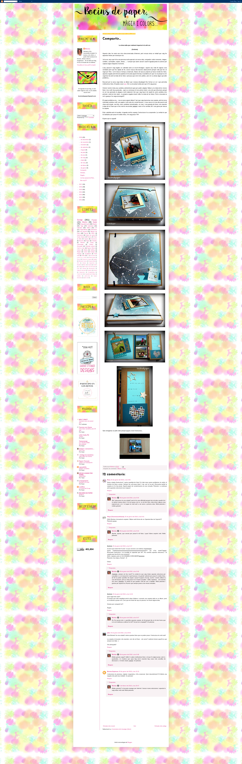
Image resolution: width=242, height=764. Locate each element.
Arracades (80, 246)
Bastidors (79, 264)
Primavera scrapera (87, 259)
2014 (81, 192)
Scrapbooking (91, 272)
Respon (109, 490)
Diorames (94, 229)
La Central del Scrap (84, 488)
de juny (83, 155)
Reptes (95, 224)
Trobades (94, 240)
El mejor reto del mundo (89, 266)
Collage (80, 266)
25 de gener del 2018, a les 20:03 (121, 633)
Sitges (88, 240)
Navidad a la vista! (84, 482)
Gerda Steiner (81, 237)
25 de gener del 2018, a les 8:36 (120, 480)
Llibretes (79, 227)
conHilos (82, 487)
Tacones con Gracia (85, 427)
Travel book (80, 274)
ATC (78, 263)
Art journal (83, 231)
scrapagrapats (83, 480)
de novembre (85, 142)
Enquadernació (84, 224)
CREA (93, 233)
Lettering (84, 268)
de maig (83, 157)
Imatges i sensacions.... (86, 449)
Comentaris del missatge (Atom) (121, 729)
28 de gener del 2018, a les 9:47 (129, 617)
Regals (79, 251)
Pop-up (86, 233)
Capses (86, 239)
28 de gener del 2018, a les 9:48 (129, 654)
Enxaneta (93, 255)
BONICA (81, 494)
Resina (95, 270)
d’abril (83, 160)
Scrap (124, 468)
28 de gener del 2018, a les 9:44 (129, 497)
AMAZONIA (82, 476)
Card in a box (81, 248)
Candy (92, 242)
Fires (78, 268)
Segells (95, 259)
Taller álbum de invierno (85, 456)
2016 (81, 187)
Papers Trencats (84, 461)
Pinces (78, 259)
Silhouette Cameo (83, 261)
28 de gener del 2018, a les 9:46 (129, 571)
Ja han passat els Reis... (87, 178)
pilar (108, 633)
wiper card (86, 277)
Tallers (89, 227)
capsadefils (82, 467)
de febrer (84, 165)
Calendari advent (90, 246)
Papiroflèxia (83, 229)
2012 (81, 197)
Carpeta (90, 264)
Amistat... (83, 172)
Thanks (81, 436)
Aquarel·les (92, 263)
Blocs (84, 264)
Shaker (91, 244)
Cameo (86, 251)
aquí (125, 84)
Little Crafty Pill (84, 435)
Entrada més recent (109, 726)
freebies (79, 275)
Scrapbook (88, 253)
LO (96, 227)
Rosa (108, 480)
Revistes (81, 240)
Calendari (90, 226)
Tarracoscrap (83, 441)
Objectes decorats (81, 270)
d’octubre (84, 144)
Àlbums (119, 468)
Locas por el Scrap (82, 257)
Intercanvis (80, 235)
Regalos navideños (84, 468)
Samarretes (82, 272)
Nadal (95, 222)
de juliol (83, 152)
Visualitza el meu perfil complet (86, 65)
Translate (91, 117)
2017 (81, 184)
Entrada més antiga (160, 726)
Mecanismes (92, 268)
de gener (83, 168)
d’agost (83, 150)
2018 (81, 137)
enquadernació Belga (90, 274)
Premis (89, 237)
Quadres (90, 270)
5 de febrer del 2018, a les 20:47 (129, 685)
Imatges (92, 251)
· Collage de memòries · (86, 455)
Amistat (84, 263)
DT (88, 255)
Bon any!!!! (83, 180)
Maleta (86, 250)
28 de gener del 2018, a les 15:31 (129, 671)
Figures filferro (91, 248)
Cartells (95, 264)
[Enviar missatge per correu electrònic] (122, 466)
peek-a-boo (87, 275)
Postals (94, 220)
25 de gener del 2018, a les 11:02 (123, 594)
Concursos (94, 239)
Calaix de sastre (90, 235)
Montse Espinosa (112, 671)
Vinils (83, 255)
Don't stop (82, 450)
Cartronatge (80, 244)
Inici (135, 726)
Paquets (79, 253)
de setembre (85, 147)
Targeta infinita (92, 261)
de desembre (85, 139)
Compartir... (83, 170)
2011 (80, 200)
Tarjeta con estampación (85, 462)
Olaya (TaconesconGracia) (115, 516)
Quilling (93, 250)
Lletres (79, 250)
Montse (114, 497)
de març (83, 162)
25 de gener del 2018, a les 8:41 (134, 516)
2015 (81, 189)
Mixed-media (92, 257)
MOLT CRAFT (83, 419)
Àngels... (83, 175)
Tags (81, 226)
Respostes (112, 494)
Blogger (129, 742)
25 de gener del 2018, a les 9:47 (122, 546)
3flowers (82, 242)
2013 (81, 194)
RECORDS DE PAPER (85, 493)
